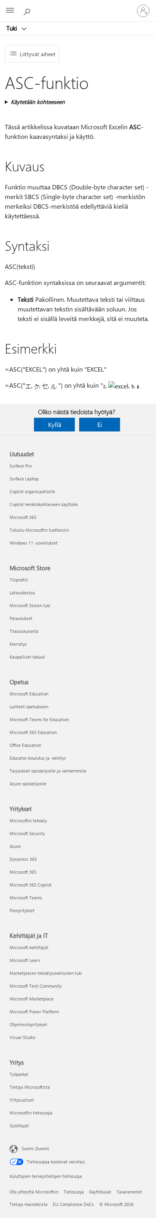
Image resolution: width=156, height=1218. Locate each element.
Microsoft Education (29, 694)
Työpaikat (19, 1074)
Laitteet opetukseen (29, 707)
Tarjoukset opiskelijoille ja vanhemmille (48, 771)
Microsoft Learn (25, 960)
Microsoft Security (27, 833)
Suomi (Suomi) (35, 1148)
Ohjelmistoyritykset (28, 1024)
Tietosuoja (74, 1192)
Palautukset (21, 618)
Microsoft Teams (26, 898)
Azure (15, 846)
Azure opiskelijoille (28, 784)
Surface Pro (21, 466)
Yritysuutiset (22, 1100)
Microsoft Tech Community (36, 986)
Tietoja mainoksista (29, 1204)
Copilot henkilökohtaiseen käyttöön (44, 504)
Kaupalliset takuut (27, 657)
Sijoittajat (19, 1125)
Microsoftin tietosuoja (31, 1113)
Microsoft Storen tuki (30, 605)
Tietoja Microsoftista (30, 1087)
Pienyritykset (22, 910)
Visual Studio (22, 1037)
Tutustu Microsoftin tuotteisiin (39, 530)
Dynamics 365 (23, 859)
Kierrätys (18, 644)
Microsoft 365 (23, 517)
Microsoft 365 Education (33, 732)
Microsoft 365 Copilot (31, 885)
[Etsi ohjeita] (28, 10)
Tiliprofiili (19, 580)
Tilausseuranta (24, 631)
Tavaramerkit (129, 1192)
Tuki (12, 28)
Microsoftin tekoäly (28, 820)
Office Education (25, 745)
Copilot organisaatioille (32, 491)
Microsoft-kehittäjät (29, 947)
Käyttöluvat (100, 1192)
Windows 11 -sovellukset (34, 543)
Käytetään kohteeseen (38, 102)
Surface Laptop (24, 479)
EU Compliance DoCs (73, 1204)
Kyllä (54, 424)
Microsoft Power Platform (34, 1012)
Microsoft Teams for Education (39, 719)
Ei (99, 424)
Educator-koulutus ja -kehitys (38, 758)
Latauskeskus (22, 593)
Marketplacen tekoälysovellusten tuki (46, 973)
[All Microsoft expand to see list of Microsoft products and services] (10, 10)
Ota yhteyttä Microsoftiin (34, 1192)
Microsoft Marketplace (32, 999)
